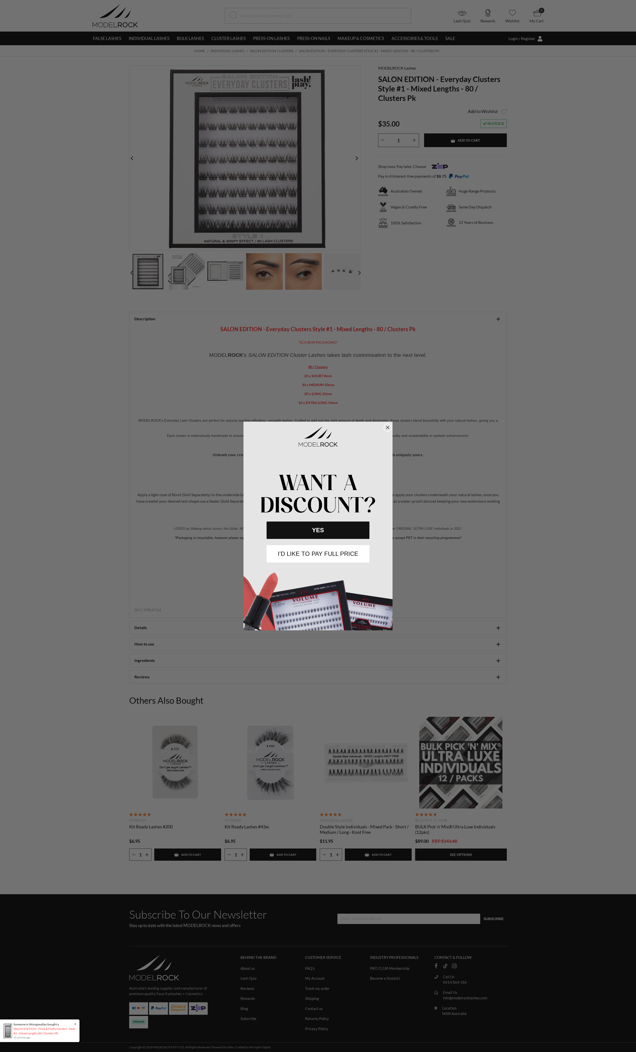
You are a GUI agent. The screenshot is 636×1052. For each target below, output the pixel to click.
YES (318, 530)
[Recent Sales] (9, 1030)
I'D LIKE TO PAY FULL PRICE (318, 553)
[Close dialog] (387, 427)
